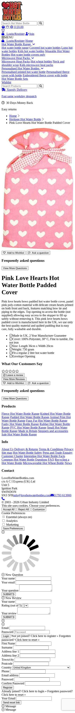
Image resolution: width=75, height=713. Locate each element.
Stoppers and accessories (53, 431)
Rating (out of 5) (12, 605)
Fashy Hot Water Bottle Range (20, 424)
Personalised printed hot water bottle (24, 72)
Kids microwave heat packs (36, 65)
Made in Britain (27, 431)
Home (29, 40)
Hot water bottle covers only (28, 54)
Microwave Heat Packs (16, 58)
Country (7, 667)
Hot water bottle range (15, 47)
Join (31, 34)
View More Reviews (14, 379)
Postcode (7, 663)
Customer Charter (12, 456)
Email (5, 628)
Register (7, 687)
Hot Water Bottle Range (17, 44)
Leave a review (14, 375)
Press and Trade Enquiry (57, 452)
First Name (8, 643)
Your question (10, 590)
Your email (8, 582)
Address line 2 (10, 655)
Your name (8, 578)
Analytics (12, 520)
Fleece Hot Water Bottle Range (20, 413)
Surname (7, 647)
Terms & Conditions (51, 449)
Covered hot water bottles (45, 47)
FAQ (51, 459)
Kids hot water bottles (31, 51)
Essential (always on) (19, 517)
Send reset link (11, 702)
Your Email (8, 698)
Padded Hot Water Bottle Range (29, 417)
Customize (39, 509)
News (68, 463)
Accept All (8, 509)
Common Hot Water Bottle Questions (24, 459)
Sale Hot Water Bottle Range (19, 434)
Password (7, 632)
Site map (7, 452)
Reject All (23, 509)
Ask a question (39, 252)
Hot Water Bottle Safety (27, 452)
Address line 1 (10, 651)
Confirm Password (13, 683)
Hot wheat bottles (41, 61)
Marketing (12, 524)
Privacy (68, 449)
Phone (5, 671)
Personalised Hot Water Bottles (21, 68)
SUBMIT (8, 594)
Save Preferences (13, 528)
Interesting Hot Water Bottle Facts (44, 456)
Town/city (8, 659)
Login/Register (14, 34)
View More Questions (15, 268)
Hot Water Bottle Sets (15, 78)
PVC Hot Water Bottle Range (28, 427)
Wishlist (6, 82)
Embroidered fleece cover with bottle (45, 75)
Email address (10, 675)
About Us (7, 449)
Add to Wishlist (15, 252)
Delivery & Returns (26, 449)
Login (6, 636)
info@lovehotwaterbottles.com (32, 495)
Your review (9, 613)
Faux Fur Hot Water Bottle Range (46, 420)
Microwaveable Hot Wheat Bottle (43, 463)
